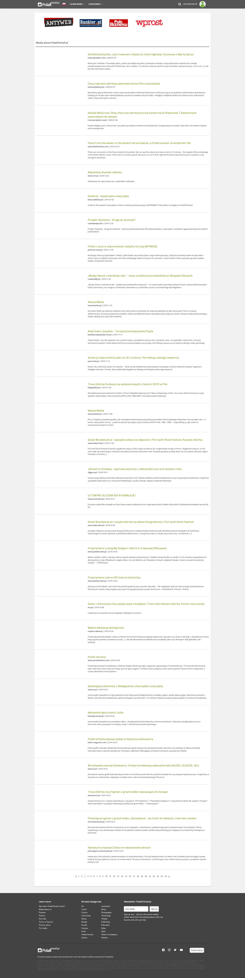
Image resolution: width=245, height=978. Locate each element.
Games (84, 938)
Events (84, 925)
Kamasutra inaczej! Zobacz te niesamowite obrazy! (119, 847)
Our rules (42, 919)
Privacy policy (44, 925)
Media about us (45, 909)
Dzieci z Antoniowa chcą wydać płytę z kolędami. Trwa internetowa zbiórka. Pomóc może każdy (146, 604)
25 (166, 876)
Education (105, 925)
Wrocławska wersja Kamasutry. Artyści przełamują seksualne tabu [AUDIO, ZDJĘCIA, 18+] (143, 765)
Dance (84, 919)
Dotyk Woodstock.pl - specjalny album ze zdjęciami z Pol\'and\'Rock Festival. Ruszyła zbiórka (145, 439)
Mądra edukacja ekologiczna (106, 627)
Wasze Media (96, 302)
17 (134, 876)
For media (43, 928)
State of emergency (109, 934)
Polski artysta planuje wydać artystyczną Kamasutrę (120, 739)
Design (84, 922)
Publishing (105, 922)
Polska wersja (197, 950)
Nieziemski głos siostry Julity (105, 712)
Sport (103, 931)
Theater (104, 919)
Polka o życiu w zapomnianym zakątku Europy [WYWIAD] (122, 246)
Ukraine (104, 938)
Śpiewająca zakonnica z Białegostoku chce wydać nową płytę (125, 686)
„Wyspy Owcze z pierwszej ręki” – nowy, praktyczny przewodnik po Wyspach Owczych (140, 275)
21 (150, 876)
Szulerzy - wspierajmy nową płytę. (108, 196)
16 (130, 876)
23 (158, 876)
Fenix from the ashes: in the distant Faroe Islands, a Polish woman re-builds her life (139, 143)
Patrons (42, 916)
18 (138, 876)
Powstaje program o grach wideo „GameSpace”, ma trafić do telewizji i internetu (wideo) (142, 818)
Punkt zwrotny (97, 657)
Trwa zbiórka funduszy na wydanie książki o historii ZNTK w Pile (127, 384)
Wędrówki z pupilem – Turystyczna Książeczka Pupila (120, 331)
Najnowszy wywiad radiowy (105, 172)
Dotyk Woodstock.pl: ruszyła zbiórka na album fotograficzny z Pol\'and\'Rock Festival (141, 522)
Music (103, 909)
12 (114, 876)
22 (154, 876)
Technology (106, 916)
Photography (106, 912)
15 (126, 876)
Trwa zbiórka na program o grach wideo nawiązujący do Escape (127, 791)
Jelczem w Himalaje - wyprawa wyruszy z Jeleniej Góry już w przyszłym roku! (135, 469)
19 (142, 876)
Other (103, 928)
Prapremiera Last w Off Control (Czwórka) (114, 577)
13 (118, 876)
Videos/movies (87, 934)
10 (106, 876)
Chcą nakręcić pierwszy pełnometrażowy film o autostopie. (124, 83)
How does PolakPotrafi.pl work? (52, 906)
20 (146, 876)
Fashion (84, 928)
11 (110, 876)
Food (83, 931)
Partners (42, 912)
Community (86, 916)
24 (162, 876)
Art (82, 906)
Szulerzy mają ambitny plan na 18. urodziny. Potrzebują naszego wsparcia (133, 357)
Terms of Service (46, 922)
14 (122, 876)
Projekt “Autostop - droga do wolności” (112, 220)
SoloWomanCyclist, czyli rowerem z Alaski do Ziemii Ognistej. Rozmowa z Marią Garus (141, 54)
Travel (83, 909)
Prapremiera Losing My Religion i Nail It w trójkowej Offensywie (127, 548)
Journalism (105, 906)
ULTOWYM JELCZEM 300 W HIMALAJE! (111, 495)
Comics (84, 912)
